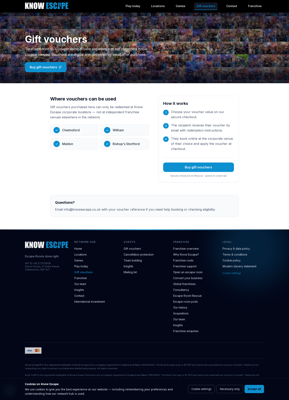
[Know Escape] (46, 5)
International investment (89, 301)
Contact (231, 6)
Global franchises (184, 284)
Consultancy (181, 289)
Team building (133, 260)
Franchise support (185, 266)
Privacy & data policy (236, 248)
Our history (180, 307)
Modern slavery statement (239, 266)
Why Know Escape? (186, 254)
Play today (133, 6)
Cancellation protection (139, 254)
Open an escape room (187, 272)
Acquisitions (181, 313)
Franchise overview (186, 248)
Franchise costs (183, 260)
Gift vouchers (205, 6)
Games (180, 6)
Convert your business (187, 278)
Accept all (254, 389)
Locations (158, 6)
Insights (79, 289)
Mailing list (130, 272)
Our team (80, 284)
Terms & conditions (235, 254)
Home (78, 248)
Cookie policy (232, 260)
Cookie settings (232, 273)
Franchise (255, 6)
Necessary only (230, 389)
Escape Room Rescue (187, 295)
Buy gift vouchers (43, 67)
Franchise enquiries (186, 331)
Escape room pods (185, 301)
